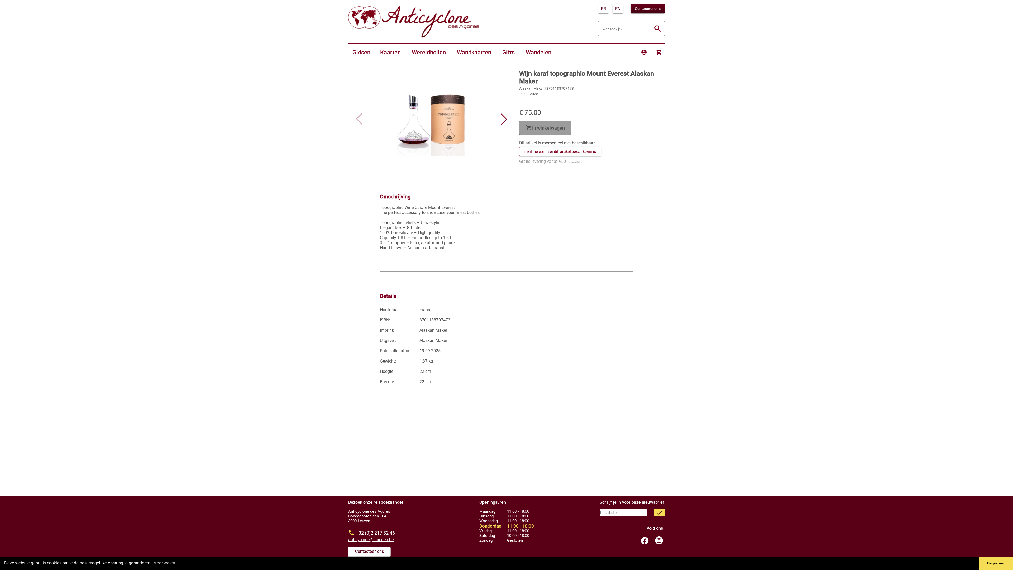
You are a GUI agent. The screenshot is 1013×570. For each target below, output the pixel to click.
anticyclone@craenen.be (371, 539)
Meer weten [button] (164, 563)
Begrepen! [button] (996, 563)
